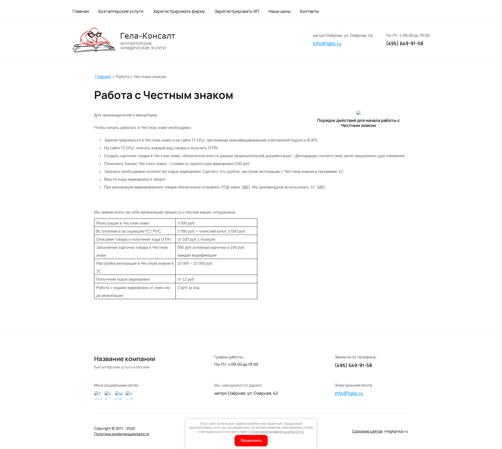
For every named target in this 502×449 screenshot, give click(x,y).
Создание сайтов (367, 431)
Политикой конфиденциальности (277, 431)
